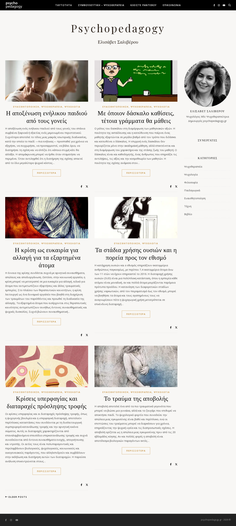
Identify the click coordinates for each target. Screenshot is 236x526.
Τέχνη (187, 206)
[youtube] (224, 5)
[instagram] (219, 5)
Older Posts (17, 496)
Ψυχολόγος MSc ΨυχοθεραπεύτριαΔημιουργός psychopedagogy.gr (207, 116)
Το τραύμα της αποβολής (136, 398)
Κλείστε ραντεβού (143, 5)
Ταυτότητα (63, 5)
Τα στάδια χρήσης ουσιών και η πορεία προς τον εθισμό (136, 253)
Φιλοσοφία (191, 182)
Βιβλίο (188, 214)
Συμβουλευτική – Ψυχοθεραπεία (101, 5)
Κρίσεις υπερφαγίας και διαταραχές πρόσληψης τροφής (47, 402)
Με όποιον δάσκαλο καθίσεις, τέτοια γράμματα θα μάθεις (136, 116)
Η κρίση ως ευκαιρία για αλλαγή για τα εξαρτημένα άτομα (47, 257)
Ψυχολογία (72, 106)
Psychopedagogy (118, 28)
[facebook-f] (214, 5)
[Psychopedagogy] (13, 5)
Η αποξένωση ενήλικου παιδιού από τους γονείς (46, 116)
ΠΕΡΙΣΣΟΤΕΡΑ (46, 172)
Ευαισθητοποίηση (26, 106)
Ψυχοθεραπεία (51, 106)
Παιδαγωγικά (192, 190)
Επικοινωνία (172, 5)
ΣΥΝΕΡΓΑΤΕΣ (207, 140)
